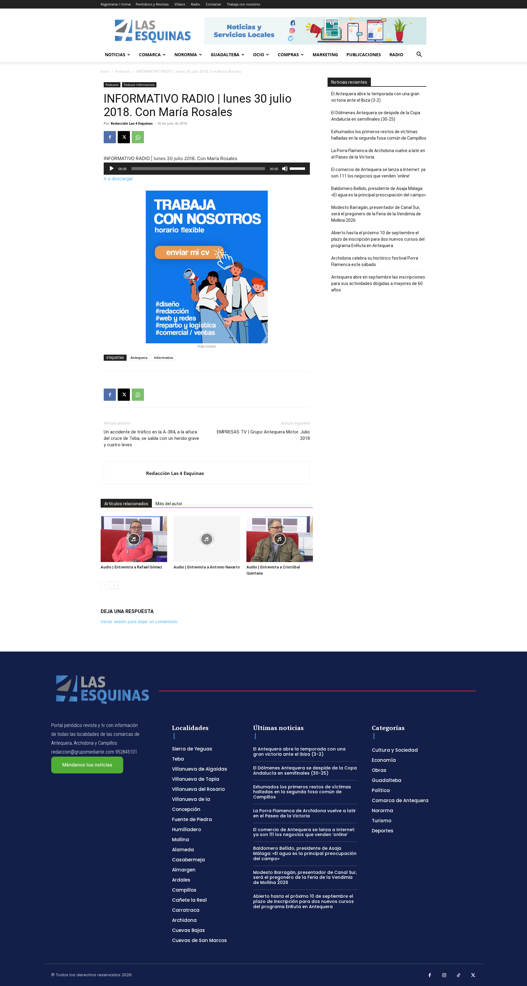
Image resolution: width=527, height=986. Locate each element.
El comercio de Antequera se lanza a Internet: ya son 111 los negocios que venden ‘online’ (378, 172)
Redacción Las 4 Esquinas (131, 123)
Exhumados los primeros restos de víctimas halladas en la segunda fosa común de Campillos (378, 135)
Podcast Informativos (139, 84)
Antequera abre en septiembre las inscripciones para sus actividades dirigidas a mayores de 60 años (378, 283)
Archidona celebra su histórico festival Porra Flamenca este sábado (374, 261)
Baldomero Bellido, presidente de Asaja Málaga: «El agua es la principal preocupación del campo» (378, 191)
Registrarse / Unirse (116, 4)
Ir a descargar (118, 178)
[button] (419, 55)
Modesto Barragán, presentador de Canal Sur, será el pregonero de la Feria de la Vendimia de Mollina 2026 (376, 214)
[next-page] (114, 585)
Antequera (139, 357)
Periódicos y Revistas (152, 4)
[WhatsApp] (138, 137)
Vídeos (179, 4)
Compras (288, 54)
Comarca (150, 54)
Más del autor (169, 503)
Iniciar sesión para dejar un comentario (139, 621)
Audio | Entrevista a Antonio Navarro (207, 567)
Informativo (163, 357)
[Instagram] (444, 975)
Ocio (258, 54)
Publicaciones (363, 54)
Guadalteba (225, 54)
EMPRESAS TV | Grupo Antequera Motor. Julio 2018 (263, 435)
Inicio (105, 71)
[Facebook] (110, 137)
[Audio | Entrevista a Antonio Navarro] (207, 539)
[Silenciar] (285, 169)
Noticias (115, 54)
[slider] (298, 168)
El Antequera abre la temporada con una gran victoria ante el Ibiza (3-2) (375, 97)
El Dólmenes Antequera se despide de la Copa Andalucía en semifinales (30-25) (375, 116)
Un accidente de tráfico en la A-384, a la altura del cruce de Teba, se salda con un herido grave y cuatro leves (151, 438)
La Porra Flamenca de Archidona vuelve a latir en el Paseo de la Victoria (378, 153)
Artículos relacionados (126, 503)
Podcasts (123, 71)
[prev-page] (104, 585)
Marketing (325, 54)
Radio (195, 4)
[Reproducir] (112, 169)
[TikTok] (458, 975)
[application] (207, 169)
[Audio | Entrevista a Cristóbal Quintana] (279, 539)
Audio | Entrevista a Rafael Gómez (131, 567)
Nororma (185, 54)
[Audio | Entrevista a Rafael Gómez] (134, 539)
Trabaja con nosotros (243, 4)
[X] (124, 137)
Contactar (213, 4)
